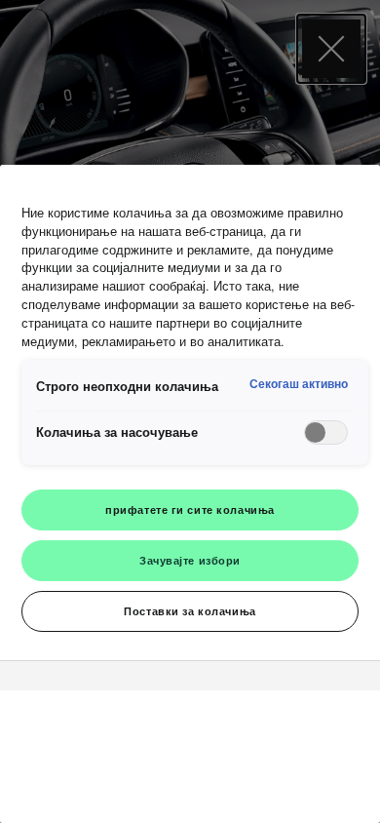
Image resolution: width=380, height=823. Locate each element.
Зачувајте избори (190, 560)
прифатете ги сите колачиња (190, 509)
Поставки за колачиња (189, 610)
